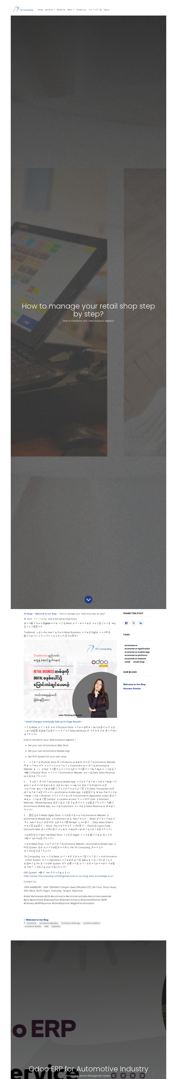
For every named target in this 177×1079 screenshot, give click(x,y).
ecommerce (31, 923)
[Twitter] (133, 623)
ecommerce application (49, 923)
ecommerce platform (91, 923)
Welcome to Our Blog (45, 613)
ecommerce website (33, 926)
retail (46, 926)
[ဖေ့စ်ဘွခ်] (126, 623)
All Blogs (28, 613)
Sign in (106, 9)
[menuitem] (40, 9)
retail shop (56, 926)
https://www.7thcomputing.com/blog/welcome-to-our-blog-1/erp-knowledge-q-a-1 (69, 876)
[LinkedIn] (141, 623)
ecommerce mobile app (70, 923)
